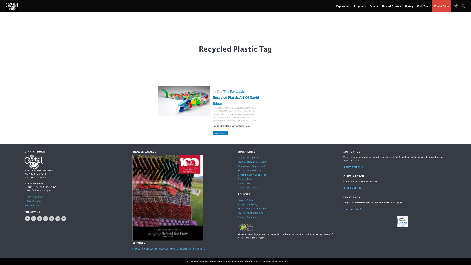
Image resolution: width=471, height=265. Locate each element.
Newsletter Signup (191, 249)
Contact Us (244, 183)
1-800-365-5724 (33, 201)
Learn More (351, 188)
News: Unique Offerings (232, 114)
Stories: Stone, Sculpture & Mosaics (235, 117)
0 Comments (244, 120)
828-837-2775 (32, 205)
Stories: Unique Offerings (224, 120)
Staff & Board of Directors (252, 161)
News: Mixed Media (222, 111)
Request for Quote (248, 157)
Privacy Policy (245, 200)
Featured (235, 108)
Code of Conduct (247, 217)
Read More (220, 133)
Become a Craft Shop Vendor (253, 174)
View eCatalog (167, 249)
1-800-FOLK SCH (34, 196)
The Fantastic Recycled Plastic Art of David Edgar (236, 97)
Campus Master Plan (249, 187)
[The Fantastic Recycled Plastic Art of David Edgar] (184, 101)
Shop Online (351, 209)
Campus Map (245, 179)
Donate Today (352, 167)
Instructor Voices (247, 108)
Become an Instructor (249, 170)
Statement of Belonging (250, 213)
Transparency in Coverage (252, 208)
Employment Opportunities (252, 166)
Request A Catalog (143, 249)
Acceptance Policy (248, 204)
